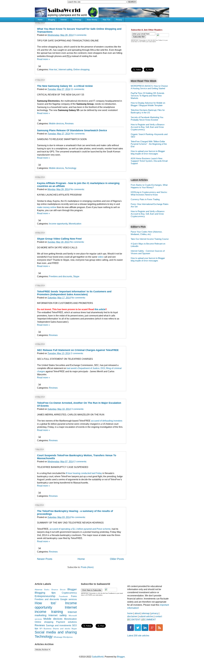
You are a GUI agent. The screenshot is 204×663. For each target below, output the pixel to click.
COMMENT (150, 619)
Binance (54, 590)
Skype (76, 276)
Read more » (43, 59)
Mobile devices (56, 123)
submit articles (146, 616)
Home (40, 20)
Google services (68, 599)
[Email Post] (39, 66)
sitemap (145, 613)
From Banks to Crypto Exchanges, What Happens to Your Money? (149, 186)
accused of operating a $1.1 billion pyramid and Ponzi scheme (80, 529)
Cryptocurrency (69, 593)
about (137, 613)
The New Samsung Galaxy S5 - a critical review (65, 86)
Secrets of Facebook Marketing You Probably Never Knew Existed (147, 118)
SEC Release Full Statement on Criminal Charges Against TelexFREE (78, 350)
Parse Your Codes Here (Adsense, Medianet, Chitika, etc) (146, 233)
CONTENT (134, 619)
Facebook (63, 596)
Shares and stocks (61, 628)
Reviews (69, 123)
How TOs (106, 20)
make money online (46, 207)
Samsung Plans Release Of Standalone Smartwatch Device (72, 130)
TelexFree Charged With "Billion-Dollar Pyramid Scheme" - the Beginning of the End (149, 144)
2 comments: (77, 353)
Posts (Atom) (87, 567)
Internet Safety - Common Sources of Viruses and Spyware (148, 252)
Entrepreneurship (45, 596)
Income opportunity (58, 223)
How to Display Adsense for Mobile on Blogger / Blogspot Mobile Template (148, 104)
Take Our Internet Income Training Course (150, 239)
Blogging (51, 20)
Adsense (38, 589)
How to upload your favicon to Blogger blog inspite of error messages (148, 152)
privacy (154, 613)
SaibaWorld (98, 657)
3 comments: (80, 35)
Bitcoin (63, 590)
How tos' (53, 69)
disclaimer (132, 616)
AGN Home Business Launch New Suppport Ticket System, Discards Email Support (149, 161)
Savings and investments (58, 625)
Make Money (92, 20)
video (100, 257)
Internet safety (65, 69)
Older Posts (117, 558)
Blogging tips (45, 592)
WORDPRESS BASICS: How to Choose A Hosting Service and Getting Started (149, 87)
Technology (76, 20)
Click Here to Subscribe (91, 590)
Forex (74, 596)
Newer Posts (44, 558)
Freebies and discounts (60, 276)
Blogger (72, 589)
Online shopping (81, 69)
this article (100, 309)
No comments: (78, 133)
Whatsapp (58, 637)
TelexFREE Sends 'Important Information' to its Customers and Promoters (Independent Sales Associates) (74, 293)
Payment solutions (66, 622)
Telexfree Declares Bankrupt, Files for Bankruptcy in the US (148, 111)
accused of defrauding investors (106, 421)
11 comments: (78, 89)
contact (158, 616)
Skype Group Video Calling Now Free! (59, 238)
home (130, 613)
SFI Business (45, 628)
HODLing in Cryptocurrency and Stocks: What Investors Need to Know (149, 193)
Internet (64, 20)
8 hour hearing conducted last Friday (84, 473)
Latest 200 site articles (138, 635)
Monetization (75, 223)
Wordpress (68, 637)
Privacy (119, 20)
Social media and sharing (56, 632)
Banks (46, 590)
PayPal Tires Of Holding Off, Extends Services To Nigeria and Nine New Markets (147, 95)
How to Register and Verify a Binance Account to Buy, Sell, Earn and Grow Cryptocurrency (147, 127)
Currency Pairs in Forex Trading (145, 199)
